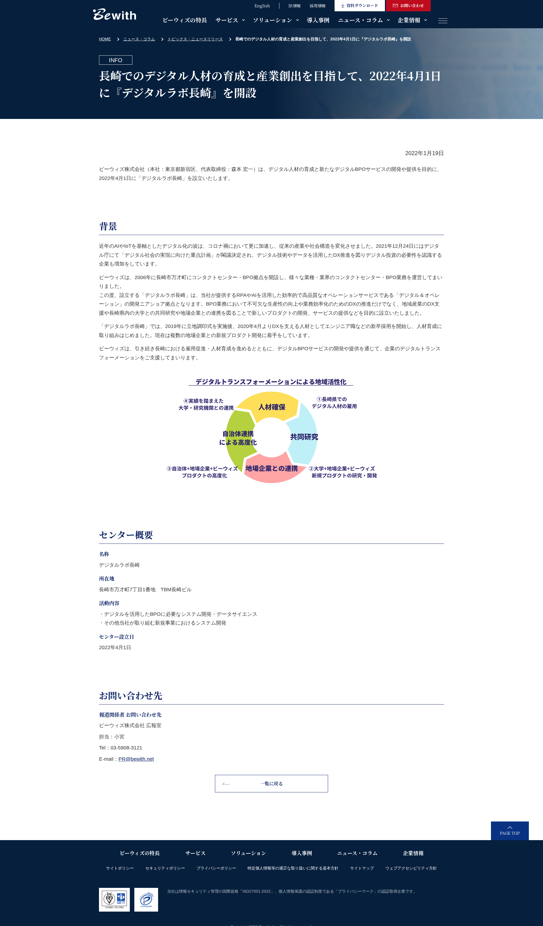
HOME (105, 39)
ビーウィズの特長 (184, 20)
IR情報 (294, 5)
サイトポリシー (120, 868)
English (262, 5)
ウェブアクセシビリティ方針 (411, 868)
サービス (227, 20)
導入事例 (318, 20)
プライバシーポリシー (216, 868)
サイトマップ (362, 868)
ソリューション (272, 20)
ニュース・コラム (360, 20)
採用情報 (318, 5)
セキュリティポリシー (165, 868)
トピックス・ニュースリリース (195, 39)
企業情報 (409, 20)
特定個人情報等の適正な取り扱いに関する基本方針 (293, 868)
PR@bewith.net (136, 759)
